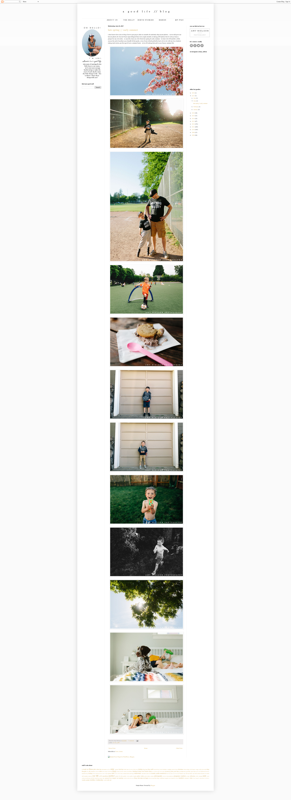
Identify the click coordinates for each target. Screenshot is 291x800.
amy (112, 769)
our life (115, 742)
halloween (203, 771)
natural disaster (201, 773)
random (183, 776)
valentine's (186, 778)
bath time (126, 769)
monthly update (155, 773)
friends (146, 771)
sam (204, 775)
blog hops (145, 769)
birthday (140, 769)
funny (150, 771)
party (145, 776)
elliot (100, 771)
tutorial (173, 778)
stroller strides (127, 778)
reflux (197, 776)
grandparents (182, 771)
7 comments (131, 740)
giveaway (167, 771)
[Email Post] (137, 740)
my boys (175, 773)
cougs (197, 769)
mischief (144, 773)
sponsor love (108, 778)
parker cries (126, 776)
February (196, 107)
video (191, 778)
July (194, 98)
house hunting (96, 773)
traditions (162, 778)
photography (158, 776)
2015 (193, 115)
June (194, 101)
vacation (181, 778)
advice (108, 769)
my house (190, 773)
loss (117, 773)
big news (131, 769)
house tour (101, 773)
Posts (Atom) (119, 751)
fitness (130, 771)
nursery (90, 776)
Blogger (153, 785)
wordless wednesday (96, 780)
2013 (193, 121)
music (172, 773)
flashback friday (137, 771)
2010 (193, 129)
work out (108, 780)
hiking (86, 773)
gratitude (188, 771)
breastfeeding (156, 769)
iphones (110, 773)
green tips (193, 771)
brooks (161, 769)
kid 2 (113, 773)
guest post (198, 771)
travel (170, 778)
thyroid (150, 778)
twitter (176, 778)
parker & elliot (119, 776)
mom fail (148, 773)
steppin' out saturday (117, 778)
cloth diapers (192, 769)
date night (204, 769)
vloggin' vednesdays (199, 778)
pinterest (171, 776)
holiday (90, 773)
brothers (165, 769)
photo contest (150, 776)
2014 (193, 118)
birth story (135, 769)
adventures (104, 769)
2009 (193, 132)
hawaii (207, 771)
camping (169, 769)
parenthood (106, 776)
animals (117, 769)
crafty (200, 769)
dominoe (93, 771)
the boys (132, 778)
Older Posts (179, 748)
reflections (192, 776)
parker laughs (133, 776)
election (97, 771)
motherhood (163, 773)
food (143, 771)
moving (168, 773)
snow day (102, 778)
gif (158, 771)
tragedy (166, 778)
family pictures (120, 771)
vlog (194, 778)
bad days (121, 769)
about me (99, 769)
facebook (110, 771)
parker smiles (140, 776)
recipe (187, 776)
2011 (193, 127)
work (105, 780)
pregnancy (177, 776)
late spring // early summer (123, 30)
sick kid (92, 778)
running (200, 776)
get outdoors (155, 771)
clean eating (186, 769)
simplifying (97, 778)
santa (208, 776)
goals (171, 771)
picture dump (166, 776)
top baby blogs (155, 778)
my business (180, 773)
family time (126, 771)
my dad (185, 773)
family (114, 771)
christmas (180, 769)
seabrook (84, 778)
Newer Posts (112, 748)
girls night (162, 771)
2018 (193, 93)
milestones (137, 773)
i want (106, 773)
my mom (195, 773)
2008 (193, 135)
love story (120, 773)
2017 (193, 96)
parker (112, 775)
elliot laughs (105, 771)
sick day (88, 778)
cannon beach (175, 769)
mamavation (126, 773)
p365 (118, 742)
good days (176, 771)
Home (145, 748)
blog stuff (150, 769)
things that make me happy (141, 778)
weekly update (86, 780)
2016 (193, 113)
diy (90, 771)
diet (88, 771)
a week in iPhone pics (89, 769)
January (195, 109)
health (83, 773)
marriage (131, 773)
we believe (206, 778)
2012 (193, 124)
